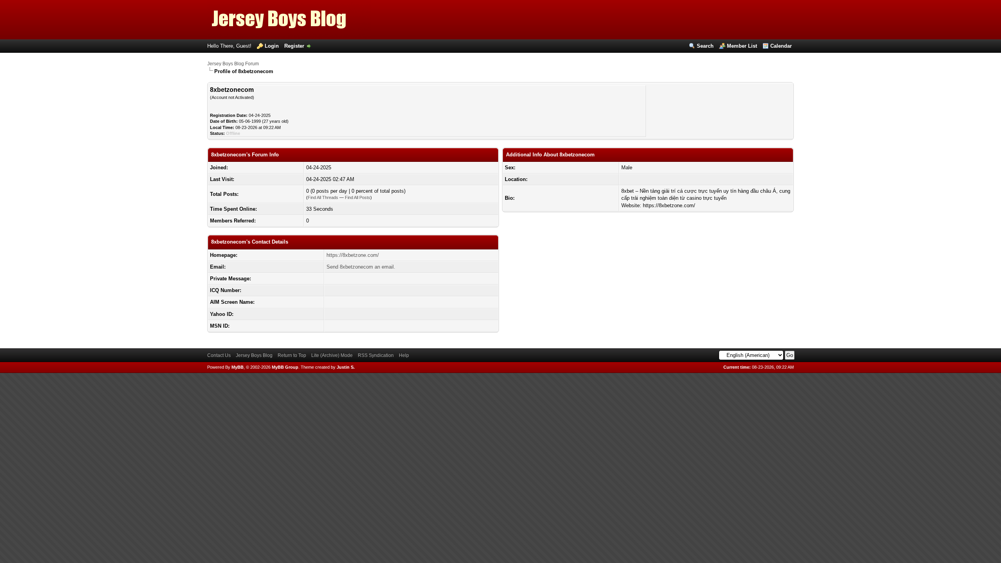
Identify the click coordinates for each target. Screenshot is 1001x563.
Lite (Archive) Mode (332, 355)
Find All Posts (357, 197)
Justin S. (346, 367)
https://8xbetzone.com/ (352, 255)
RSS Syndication (376, 355)
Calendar (781, 46)
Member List (742, 46)
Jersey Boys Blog (254, 355)
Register (294, 46)
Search (705, 46)
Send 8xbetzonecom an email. (360, 267)
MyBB (237, 367)
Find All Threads (323, 197)
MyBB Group (285, 367)
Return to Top (292, 355)
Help (404, 355)
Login (272, 46)
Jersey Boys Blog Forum (233, 63)
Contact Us (219, 355)
